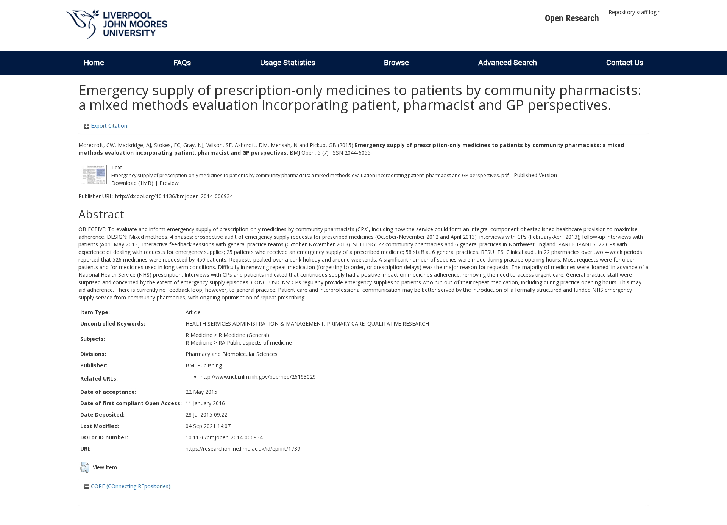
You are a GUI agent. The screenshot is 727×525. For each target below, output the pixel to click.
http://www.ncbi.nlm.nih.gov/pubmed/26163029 (258, 376)
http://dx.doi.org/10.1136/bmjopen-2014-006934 (174, 196)
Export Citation (108, 125)
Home (94, 62)
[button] (84, 467)
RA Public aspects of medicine (255, 342)
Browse (396, 62)
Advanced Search (507, 62)
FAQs (182, 62)
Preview (169, 182)
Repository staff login (634, 12)
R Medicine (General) (243, 335)
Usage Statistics (287, 62)
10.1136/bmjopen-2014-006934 (224, 437)
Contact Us (624, 62)
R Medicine (199, 335)
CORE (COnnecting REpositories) (129, 486)
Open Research (572, 18)
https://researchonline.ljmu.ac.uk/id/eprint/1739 (243, 448)
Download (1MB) (132, 182)
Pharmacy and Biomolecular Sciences (232, 353)
